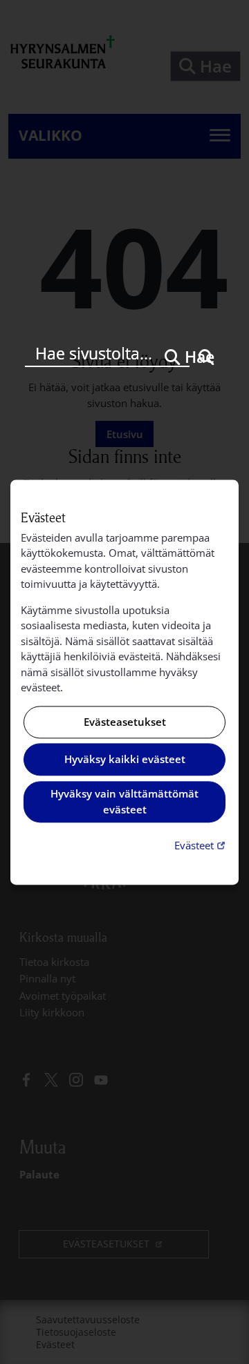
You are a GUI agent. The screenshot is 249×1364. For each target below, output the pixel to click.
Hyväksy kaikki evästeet (124, 760)
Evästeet (201, 845)
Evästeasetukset (125, 722)
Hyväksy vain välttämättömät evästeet (124, 802)
